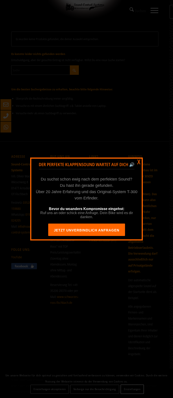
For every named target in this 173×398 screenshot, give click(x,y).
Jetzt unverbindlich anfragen (86, 230)
